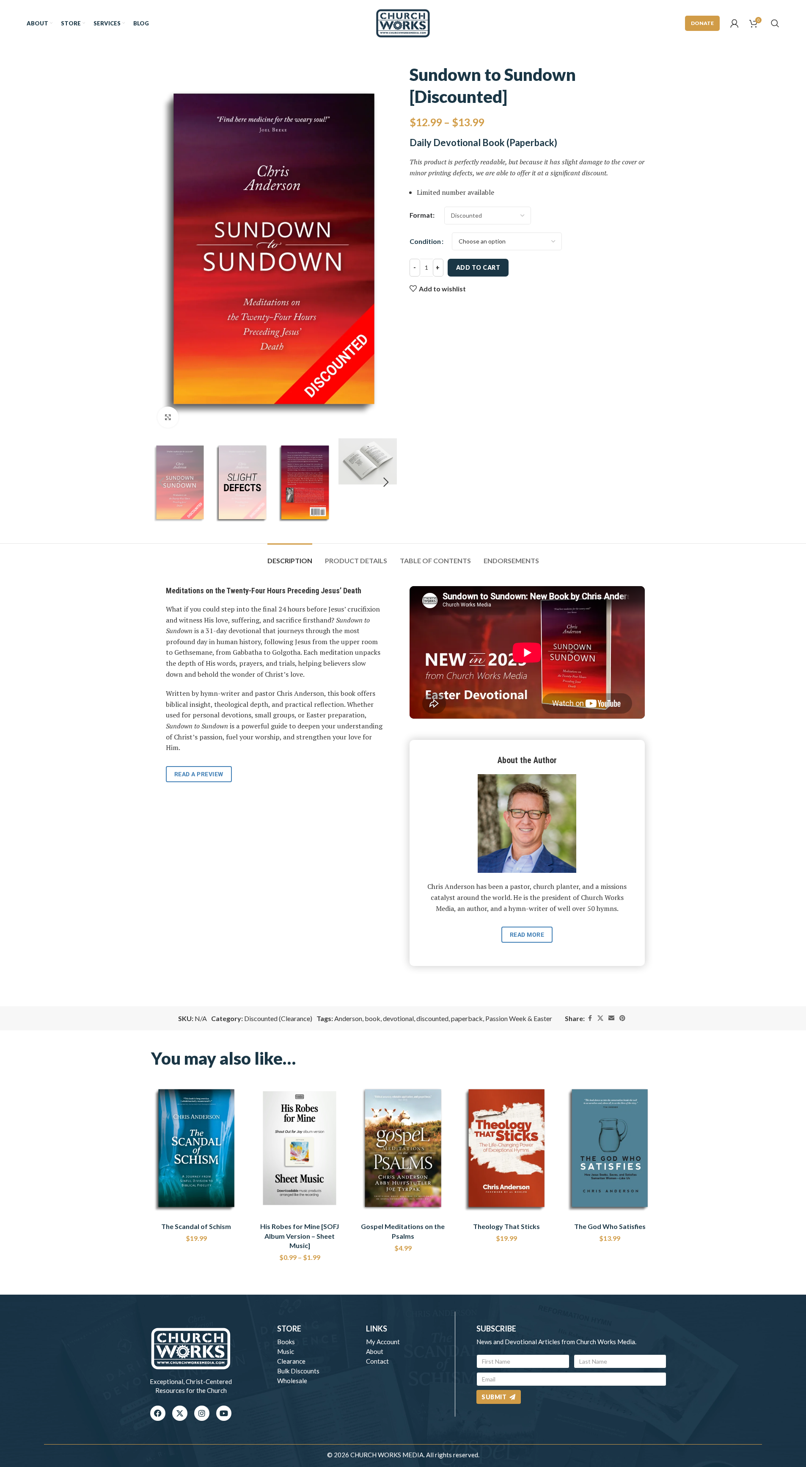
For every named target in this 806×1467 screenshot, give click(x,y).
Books (286, 1341)
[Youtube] (223, 1413)
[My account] (734, 23)
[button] (161, 482)
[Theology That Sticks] (506, 1148)
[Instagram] (201, 1413)
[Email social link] (611, 1018)
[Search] (775, 23)
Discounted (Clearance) (278, 1018)
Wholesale (292, 1380)
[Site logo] (403, 22)
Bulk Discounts (298, 1371)
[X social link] (600, 1018)
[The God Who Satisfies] (609, 1148)
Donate (702, 23)
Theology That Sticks (506, 1226)
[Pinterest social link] (622, 1018)
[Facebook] (157, 1413)
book (372, 1018)
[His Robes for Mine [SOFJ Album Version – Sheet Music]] (299, 1148)
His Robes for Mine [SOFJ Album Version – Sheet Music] (299, 1235)
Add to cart (478, 267)
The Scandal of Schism (196, 1226)
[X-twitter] (179, 1413)
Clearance (291, 1361)
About (374, 1351)
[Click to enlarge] (168, 417)
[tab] (289, 556)
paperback (467, 1018)
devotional (398, 1018)
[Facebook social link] (590, 1018)
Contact (377, 1361)
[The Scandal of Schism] (196, 1148)
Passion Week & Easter (518, 1018)
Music (285, 1351)
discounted (432, 1018)
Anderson (348, 1018)
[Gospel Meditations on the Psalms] (403, 1148)
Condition (425, 241)
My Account (383, 1341)
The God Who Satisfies (610, 1226)
